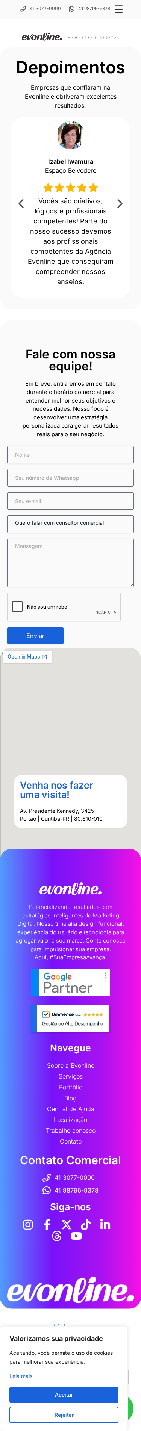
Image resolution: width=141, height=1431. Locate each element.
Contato (71, 1141)
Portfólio (70, 1087)
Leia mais (20, 1376)
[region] (64, 1378)
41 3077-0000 (45, 8)
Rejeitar (64, 1415)
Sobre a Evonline (70, 1065)
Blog (70, 1098)
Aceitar (64, 1394)
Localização (70, 1119)
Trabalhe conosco (71, 1130)
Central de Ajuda (70, 1109)
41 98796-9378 (94, 8)
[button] (21, 204)
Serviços (71, 1076)
